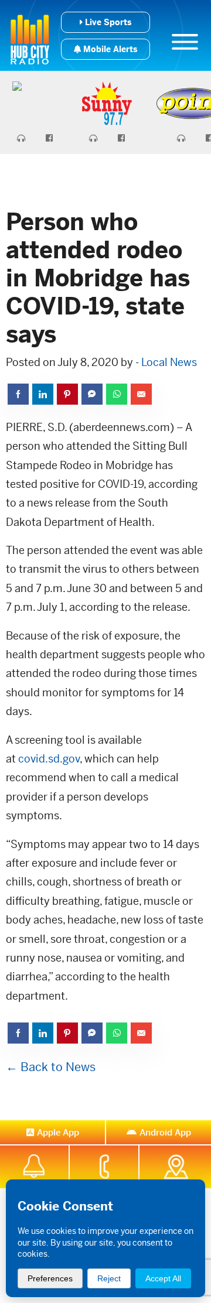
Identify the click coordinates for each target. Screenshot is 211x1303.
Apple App (58, 1132)
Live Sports (107, 22)
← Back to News (51, 1067)
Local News (169, 362)
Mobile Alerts (109, 49)
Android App (165, 1132)
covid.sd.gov (49, 758)
